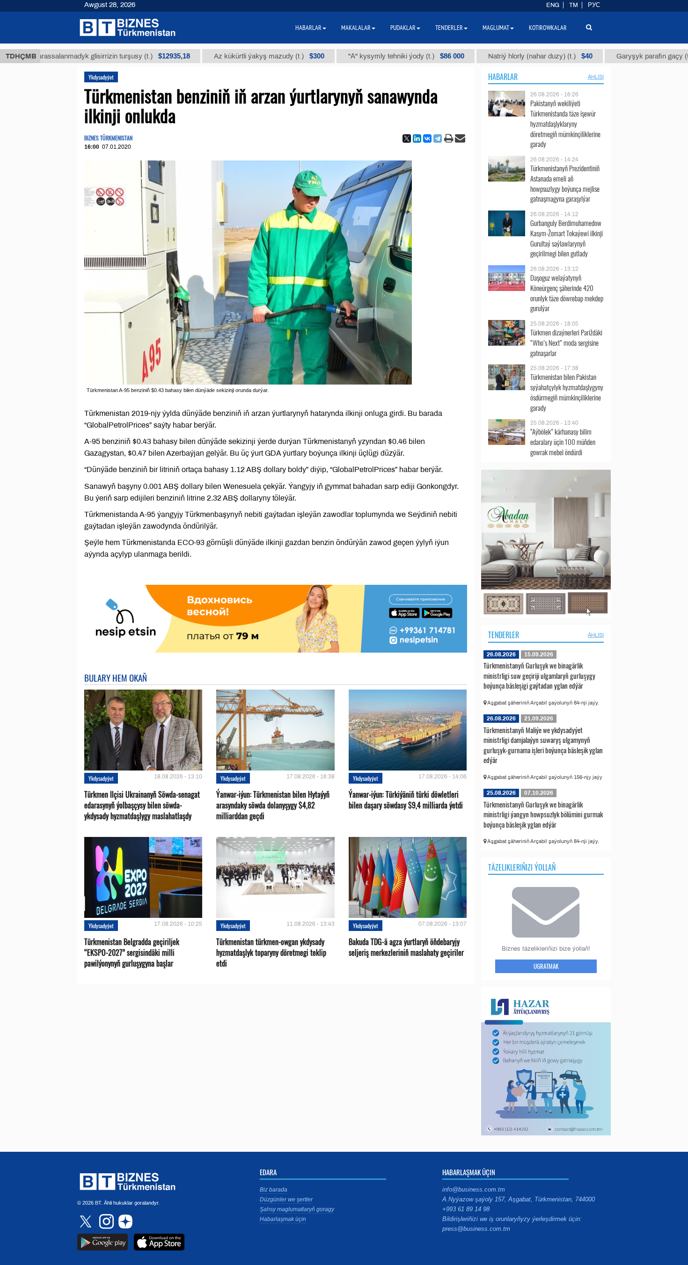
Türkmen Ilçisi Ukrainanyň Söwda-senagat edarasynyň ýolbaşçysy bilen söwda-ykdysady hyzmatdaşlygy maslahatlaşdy (142, 805)
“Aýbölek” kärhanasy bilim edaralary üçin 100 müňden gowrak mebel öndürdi (562, 442)
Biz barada (273, 1189)
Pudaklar (403, 27)
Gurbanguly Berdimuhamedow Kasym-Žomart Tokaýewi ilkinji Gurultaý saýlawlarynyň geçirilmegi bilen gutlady (566, 238)
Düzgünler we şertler (286, 1199)
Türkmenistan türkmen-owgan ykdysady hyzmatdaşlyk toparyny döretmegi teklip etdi (271, 953)
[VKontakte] (427, 138)
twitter (86, 1221)
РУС (594, 5)
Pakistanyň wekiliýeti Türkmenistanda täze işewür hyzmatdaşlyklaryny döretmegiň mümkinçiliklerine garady (565, 123)
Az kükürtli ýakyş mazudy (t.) (215, 56)
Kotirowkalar (548, 27)
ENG (552, 5)
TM (573, 5)
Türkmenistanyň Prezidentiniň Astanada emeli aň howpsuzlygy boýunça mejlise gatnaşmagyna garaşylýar (565, 183)
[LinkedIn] (417, 138)
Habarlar (503, 76)
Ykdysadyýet (101, 77)
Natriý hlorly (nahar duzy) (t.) (486, 56)
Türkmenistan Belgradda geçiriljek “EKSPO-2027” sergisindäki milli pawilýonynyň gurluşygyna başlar (131, 953)
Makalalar (356, 27)
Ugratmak (546, 966)
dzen (124, 1221)
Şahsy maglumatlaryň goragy (297, 1209)
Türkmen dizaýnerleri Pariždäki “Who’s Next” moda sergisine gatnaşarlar (566, 342)
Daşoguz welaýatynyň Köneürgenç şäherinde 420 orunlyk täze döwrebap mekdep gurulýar (566, 293)
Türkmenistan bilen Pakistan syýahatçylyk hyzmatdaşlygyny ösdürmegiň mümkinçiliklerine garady (566, 392)
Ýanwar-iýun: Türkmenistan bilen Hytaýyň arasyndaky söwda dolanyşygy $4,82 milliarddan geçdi (272, 805)
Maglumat (496, 27)
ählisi (596, 77)
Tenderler (503, 634)
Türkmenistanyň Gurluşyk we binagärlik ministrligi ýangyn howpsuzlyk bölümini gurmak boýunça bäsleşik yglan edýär (543, 814)
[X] (407, 138)
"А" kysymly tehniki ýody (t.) (352, 56)
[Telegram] (437, 138)
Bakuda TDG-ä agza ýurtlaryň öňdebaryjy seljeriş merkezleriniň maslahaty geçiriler (406, 947)
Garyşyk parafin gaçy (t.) (612, 56)
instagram (105, 1221)
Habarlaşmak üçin (283, 1219)
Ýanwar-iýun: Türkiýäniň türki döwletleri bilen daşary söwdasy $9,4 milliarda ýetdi (406, 800)
